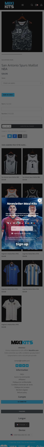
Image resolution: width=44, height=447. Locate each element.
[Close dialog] (40, 200)
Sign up (22, 244)
